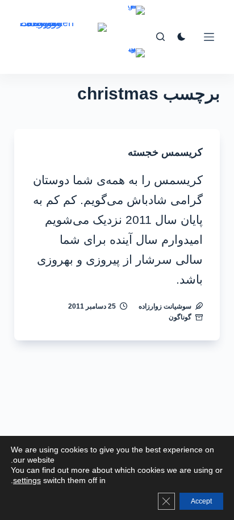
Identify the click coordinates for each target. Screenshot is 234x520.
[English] (136, 18)
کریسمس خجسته (165, 152)
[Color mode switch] (181, 36)
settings (27, 480)
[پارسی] (136, 61)
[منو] (209, 37)
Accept (201, 501)
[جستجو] (160, 36)
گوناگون (180, 317)
